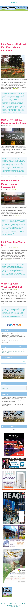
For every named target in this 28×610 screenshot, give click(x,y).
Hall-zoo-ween (14, 105)
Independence (16, 270)
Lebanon (19, 226)
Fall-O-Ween (16, 309)
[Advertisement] (14, 25)
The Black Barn (10, 276)
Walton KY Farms (16, 112)
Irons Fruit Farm (10, 166)
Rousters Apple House (8, 171)
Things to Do (20, 93)
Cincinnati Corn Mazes (12, 96)
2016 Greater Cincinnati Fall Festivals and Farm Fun (14, 47)
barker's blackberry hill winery (13, 161)
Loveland (10, 273)
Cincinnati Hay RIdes (8, 100)
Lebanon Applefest (7, 227)
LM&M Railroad (19, 230)
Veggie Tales (5, 316)
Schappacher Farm (7, 231)
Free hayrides (15, 269)
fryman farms (9, 164)
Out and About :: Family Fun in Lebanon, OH (10, 183)
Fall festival (19, 103)
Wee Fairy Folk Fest (15, 316)
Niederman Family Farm (17, 109)
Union (16, 276)
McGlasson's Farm (18, 108)
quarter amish (11, 170)
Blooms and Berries (7, 309)
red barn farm (19, 170)
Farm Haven (5, 105)
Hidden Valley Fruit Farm (14, 224)
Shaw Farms (20, 110)
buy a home (13, 349)
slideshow (17, 171)
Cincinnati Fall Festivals (16, 98)
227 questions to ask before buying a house (13, 351)
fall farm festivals (18, 267)
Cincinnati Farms (7, 99)
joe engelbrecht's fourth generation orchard (13, 166)
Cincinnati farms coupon (18, 99)
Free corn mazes (7, 269)
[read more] (16, 88)
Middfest (9, 312)
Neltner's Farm (6, 109)
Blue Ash (18, 266)
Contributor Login (14, 606)
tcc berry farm (13, 173)
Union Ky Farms (6, 112)
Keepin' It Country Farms (15, 272)
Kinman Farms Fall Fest (12, 106)
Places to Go (12, 220)
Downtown (12, 308)
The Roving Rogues (10, 233)
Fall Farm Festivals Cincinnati (12, 102)
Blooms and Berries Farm (9, 266)
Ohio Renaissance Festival (12, 313)
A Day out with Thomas (13, 220)
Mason (9, 274)
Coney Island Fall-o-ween (14, 102)
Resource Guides (6, 160)
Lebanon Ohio (11, 230)
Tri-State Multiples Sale (16, 315)
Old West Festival (18, 313)
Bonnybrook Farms (16, 95)
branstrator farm (14, 163)
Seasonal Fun (12, 93)
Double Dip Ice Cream (12, 223)
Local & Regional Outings (15, 159)
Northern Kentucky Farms (9, 110)
